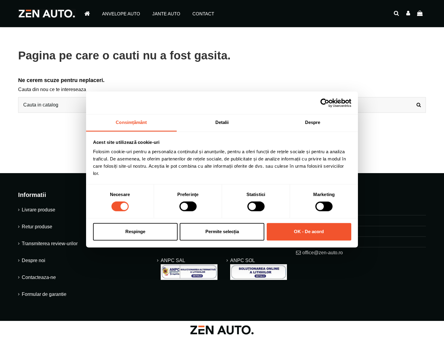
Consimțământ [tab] (131, 122)
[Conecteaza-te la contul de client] (408, 13)
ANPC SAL (173, 260)
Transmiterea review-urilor (50, 243)
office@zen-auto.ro (322, 252)
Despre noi (33, 260)
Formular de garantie (44, 294)
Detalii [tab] (222, 122)
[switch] (188, 206)
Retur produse (37, 226)
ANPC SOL (242, 260)
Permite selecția (222, 231)
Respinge (135, 231)
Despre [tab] (312, 122)
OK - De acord (309, 231)
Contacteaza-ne (39, 277)
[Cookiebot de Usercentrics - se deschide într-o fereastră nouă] (324, 102)
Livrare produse (38, 209)
